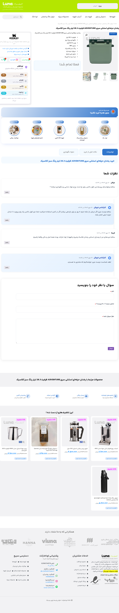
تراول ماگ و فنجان (107, 24)
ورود (99, 6)
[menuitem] (112, 17)
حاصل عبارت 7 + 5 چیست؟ (104, 304)
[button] (86, 35)
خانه (115, 24)
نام (112, 291)
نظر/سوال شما (108, 316)
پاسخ (6, 192)
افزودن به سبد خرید (111, 459)
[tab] (110, 152)
